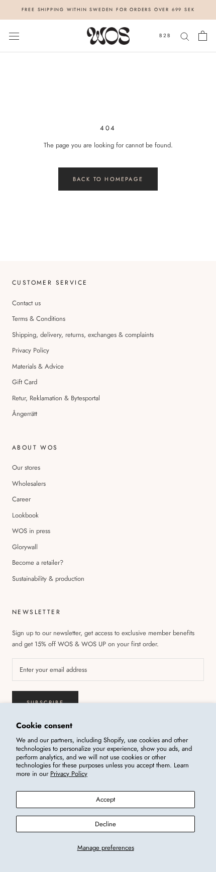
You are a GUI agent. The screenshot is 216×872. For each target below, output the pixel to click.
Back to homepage (108, 179)
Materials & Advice (38, 366)
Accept (105, 799)
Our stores (26, 467)
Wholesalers (29, 483)
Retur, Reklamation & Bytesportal (56, 398)
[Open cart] (202, 36)
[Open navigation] (14, 36)
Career (21, 499)
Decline (105, 824)
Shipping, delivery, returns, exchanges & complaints (83, 334)
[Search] (184, 36)
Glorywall (25, 547)
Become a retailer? (37, 562)
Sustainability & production (48, 578)
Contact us (26, 303)
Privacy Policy (68, 773)
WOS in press (31, 531)
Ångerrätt (24, 413)
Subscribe (45, 703)
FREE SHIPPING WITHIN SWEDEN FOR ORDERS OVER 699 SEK (108, 9)
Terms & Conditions (38, 318)
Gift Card (24, 382)
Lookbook (25, 515)
